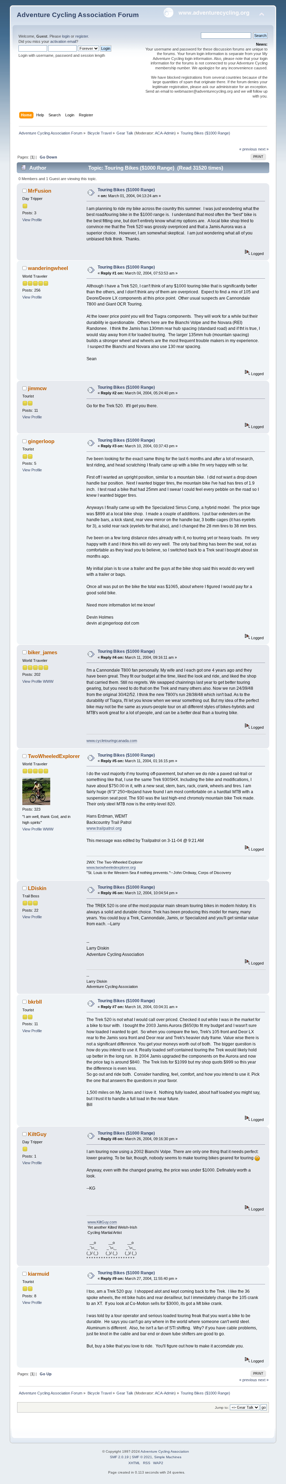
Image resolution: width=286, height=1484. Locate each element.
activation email (63, 41)
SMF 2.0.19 (119, 1457)
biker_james (42, 652)
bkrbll (35, 1002)
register (81, 36)
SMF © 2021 (142, 1457)
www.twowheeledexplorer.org (111, 867)
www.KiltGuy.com (102, 1222)
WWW (48, 681)
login (66, 36)
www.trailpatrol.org (104, 828)
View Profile (32, 220)
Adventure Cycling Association (165, 1451)
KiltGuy (37, 1134)
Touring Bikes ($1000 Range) (126, 189)
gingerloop (41, 441)
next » (263, 149)
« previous (248, 149)
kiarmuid (38, 1274)
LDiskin (37, 888)
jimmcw (37, 388)
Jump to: (222, 1407)
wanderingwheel (48, 268)
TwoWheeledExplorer (54, 756)
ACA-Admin (164, 133)
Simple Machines (167, 1457)
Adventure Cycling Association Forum (78, 14)
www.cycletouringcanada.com (111, 741)
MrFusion (39, 191)
